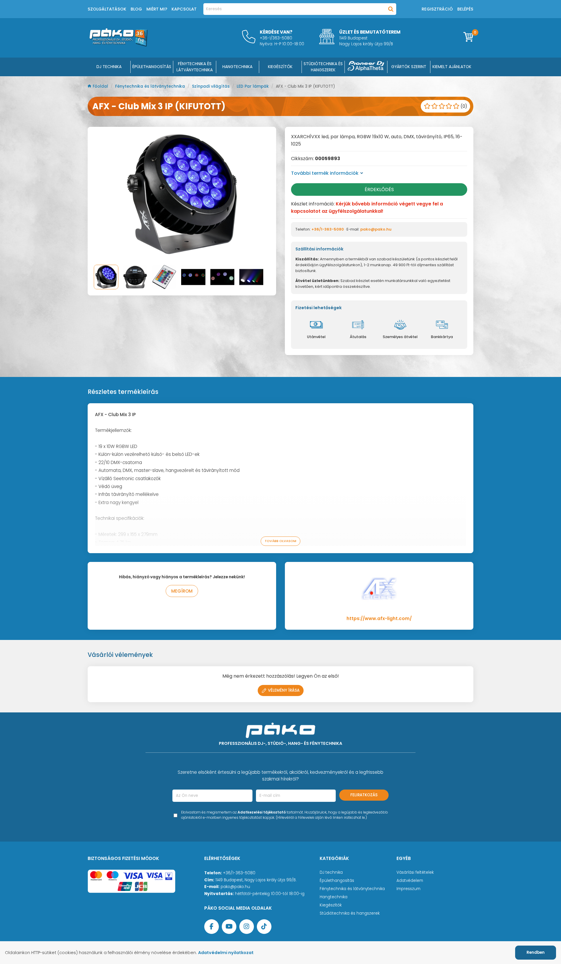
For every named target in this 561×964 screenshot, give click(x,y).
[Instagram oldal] (246, 926)
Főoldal (101, 86)
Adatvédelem (409, 880)
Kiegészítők (331, 905)
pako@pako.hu (376, 229)
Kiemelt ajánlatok (451, 67)
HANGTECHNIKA (237, 67)
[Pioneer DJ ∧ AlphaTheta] (366, 67)
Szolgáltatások (107, 9)
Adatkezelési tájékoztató (262, 812)
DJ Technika (109, 67)
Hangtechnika (333, 897)
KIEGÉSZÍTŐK (280, 67)
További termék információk (325, 173)
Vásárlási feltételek (415, 872)
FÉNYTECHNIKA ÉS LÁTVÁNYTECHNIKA (194, 67)
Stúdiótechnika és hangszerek (350, 913)
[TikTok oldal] (264, 926)
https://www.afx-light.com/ (379, 618)
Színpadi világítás (211, 86)
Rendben (536, 952)
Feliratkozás (364, 795)
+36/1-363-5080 (327, 229)
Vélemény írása (283, 690)
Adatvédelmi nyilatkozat (226, 953)
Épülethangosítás (337, 880)
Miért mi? (156, 9)
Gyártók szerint (408, 67)
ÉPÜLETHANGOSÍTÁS (151, 67)
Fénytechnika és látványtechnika (150, 86)
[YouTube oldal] (229, 926)
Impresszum (408, 889)
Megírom (182, 591)
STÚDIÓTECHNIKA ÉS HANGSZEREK (323, 67)
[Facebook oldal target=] (211, 926)
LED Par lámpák (253, 86)
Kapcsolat (184, 9)
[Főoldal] (118, 44)
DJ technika (331, 872)
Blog (136, 9)
